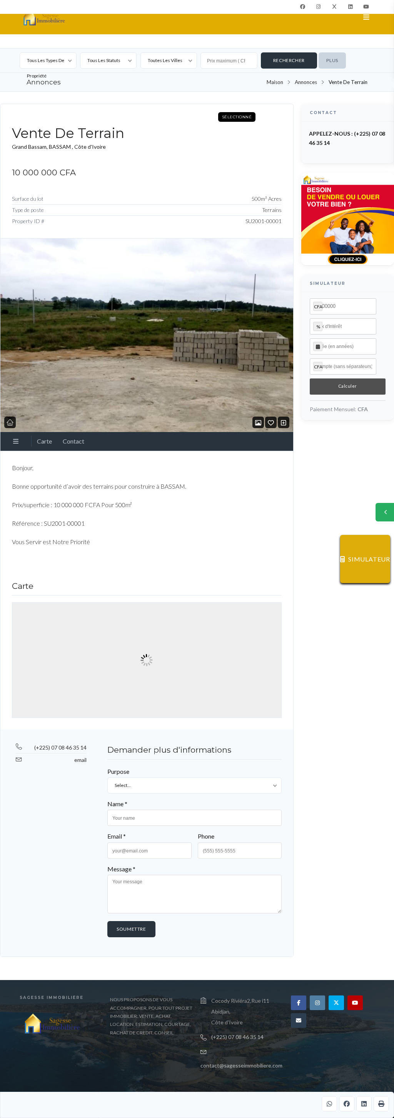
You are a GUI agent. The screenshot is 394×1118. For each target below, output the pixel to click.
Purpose (118, 771)
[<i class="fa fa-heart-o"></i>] (271, 422)
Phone (206, 836)
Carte (44, 441)
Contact (73, 441)
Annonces (306, 82)
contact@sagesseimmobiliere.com (241, 1065)
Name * (117, 803)
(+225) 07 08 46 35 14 (60, 747)
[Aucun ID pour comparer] (283, 422)
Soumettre (131, 929)
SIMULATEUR (369, 559)
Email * (116, 836)
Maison (275, 82)
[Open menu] (366, 17)
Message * (121, 869)
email (80, 760)
